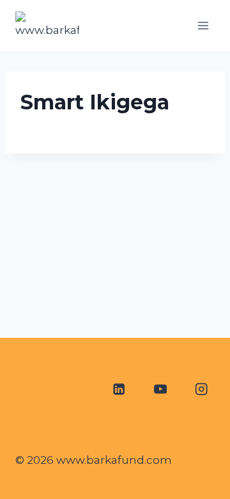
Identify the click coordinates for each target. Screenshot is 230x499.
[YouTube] (160, 389)
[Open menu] (203, 25)
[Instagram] (201, 389)
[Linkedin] (118, 389)
